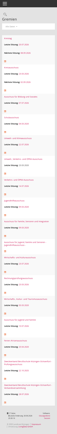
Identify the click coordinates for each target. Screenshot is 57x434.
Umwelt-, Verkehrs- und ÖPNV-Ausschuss (23, 159)
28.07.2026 (24, 394)
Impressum (36, 424)
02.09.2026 (26, 82)
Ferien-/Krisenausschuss (15, 340)
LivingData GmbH (25, 426)
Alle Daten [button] (11, 26)
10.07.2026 (24, 326)
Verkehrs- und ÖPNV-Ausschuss (19, 180)
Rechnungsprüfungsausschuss (18, 278)
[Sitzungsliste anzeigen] (5, 61)
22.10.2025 (24, 370)
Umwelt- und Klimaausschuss (18, 138)
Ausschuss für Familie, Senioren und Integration (26, 221)
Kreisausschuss (11, 67)
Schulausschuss (11, 117)
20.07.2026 (24, 44)
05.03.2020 (24, 305)
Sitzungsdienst (44, 417)
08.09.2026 (26, 53)
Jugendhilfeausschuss (14, 200)
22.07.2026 (24, 144)
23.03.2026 (24, 73)
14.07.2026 (24, 186)
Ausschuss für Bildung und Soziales (20, 96)
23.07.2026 (24, 263)
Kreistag (8, 38)
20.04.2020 (24, 346)
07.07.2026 (24, 103)
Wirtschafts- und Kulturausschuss (20, 257)
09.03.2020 (24, 207)
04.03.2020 (24, 123)
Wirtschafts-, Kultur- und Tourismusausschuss (25, 299)
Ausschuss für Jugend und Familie (20, 320)
